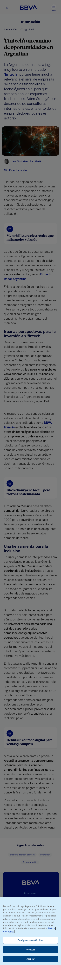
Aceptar (30, 959)
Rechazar (30, 949)
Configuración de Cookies (30, 940)
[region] (30, 931)
